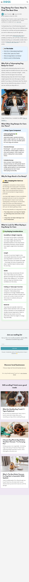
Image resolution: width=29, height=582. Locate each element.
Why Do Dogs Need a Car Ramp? (12, 56)
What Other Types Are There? (12, 53)
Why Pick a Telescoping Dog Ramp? (13, 51)
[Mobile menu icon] (2, 2)
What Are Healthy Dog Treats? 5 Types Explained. (13, 410)
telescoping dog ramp (18, 35)
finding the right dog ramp (12, 42)
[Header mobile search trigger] (27, 2)
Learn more (19, 22)
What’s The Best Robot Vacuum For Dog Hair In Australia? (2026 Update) (13, 476)
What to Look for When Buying (12, 58)
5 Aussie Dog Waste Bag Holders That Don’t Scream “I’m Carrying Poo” (14, 441)
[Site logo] (7, 2)
